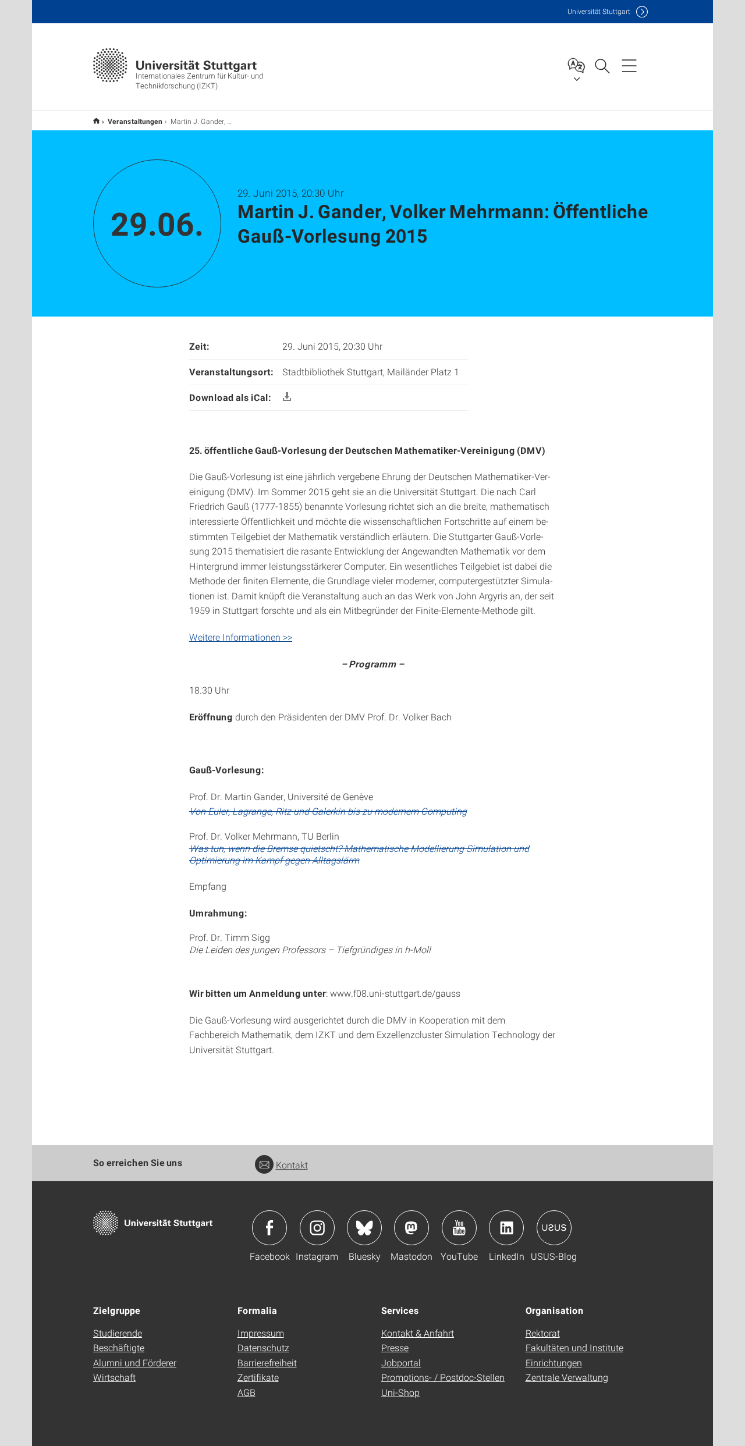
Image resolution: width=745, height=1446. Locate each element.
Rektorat (543, 1333)
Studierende (117, 1333)
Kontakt (292, 1165)
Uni (598, 11)
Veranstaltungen (135, 121)
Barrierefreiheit (267, 1362)
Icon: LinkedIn (506, 1227)
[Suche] (602, 65)
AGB (246, 1392)
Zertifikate (258, 1377)
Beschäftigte (118, 1347)
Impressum (260, 1333)
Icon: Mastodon (411, 1227)
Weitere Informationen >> (240, 637)
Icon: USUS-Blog (554, 1227)
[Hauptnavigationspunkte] (629, 65)
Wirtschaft (114, 1377)
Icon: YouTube (459, 1227)
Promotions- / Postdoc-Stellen (443, 1377)
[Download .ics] (287, 397)
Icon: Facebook (269, 1227)
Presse (395, 1347)
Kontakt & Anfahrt (417, 1333)
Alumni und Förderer (134, 1362)
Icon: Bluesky (364, 1227)
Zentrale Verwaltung (567, 1377)
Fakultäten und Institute (574, 1347)
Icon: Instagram (317, 1227)
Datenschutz (263, 1347)
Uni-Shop (400, 1392)
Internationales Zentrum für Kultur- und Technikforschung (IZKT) (96, 120)
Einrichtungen (554, 1362)
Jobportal (401, 1362)
